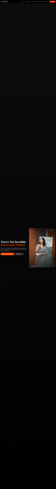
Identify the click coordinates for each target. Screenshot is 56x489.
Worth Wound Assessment (41, 1)
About (23, 1)
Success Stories (27, 1)
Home (20, 1)
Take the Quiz (52, 1)
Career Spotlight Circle (34, 1)
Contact (47, 1)
